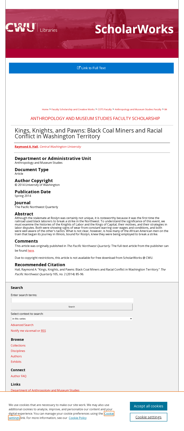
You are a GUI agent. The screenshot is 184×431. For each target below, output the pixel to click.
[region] (92, 411)
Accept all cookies (148, 406)
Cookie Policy (78, 418)
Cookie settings (148, 417)
